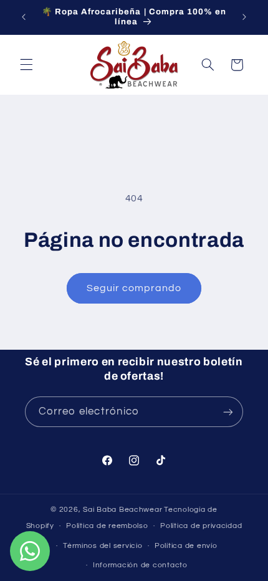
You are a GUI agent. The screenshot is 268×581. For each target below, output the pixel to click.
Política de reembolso (107, 525)
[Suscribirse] (228, 411)
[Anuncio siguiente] (244, 17)
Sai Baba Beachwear (122, 509)
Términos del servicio (102, 545)
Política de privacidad (201, 525)
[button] (26, 64)
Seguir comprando (134, 288)
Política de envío (186, 545)
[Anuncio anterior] (23, 17)
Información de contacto (140, 565)
